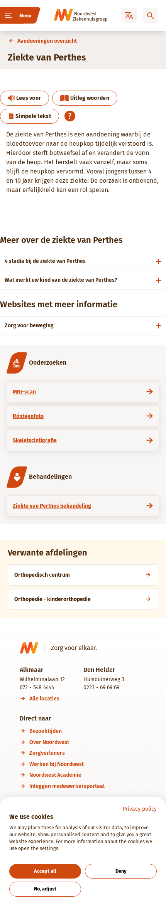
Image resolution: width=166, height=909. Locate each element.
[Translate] (129, 15)
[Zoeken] (150, 15)
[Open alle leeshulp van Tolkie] (69, 116)
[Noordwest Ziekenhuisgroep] (70, 15)
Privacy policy (140, 809)
